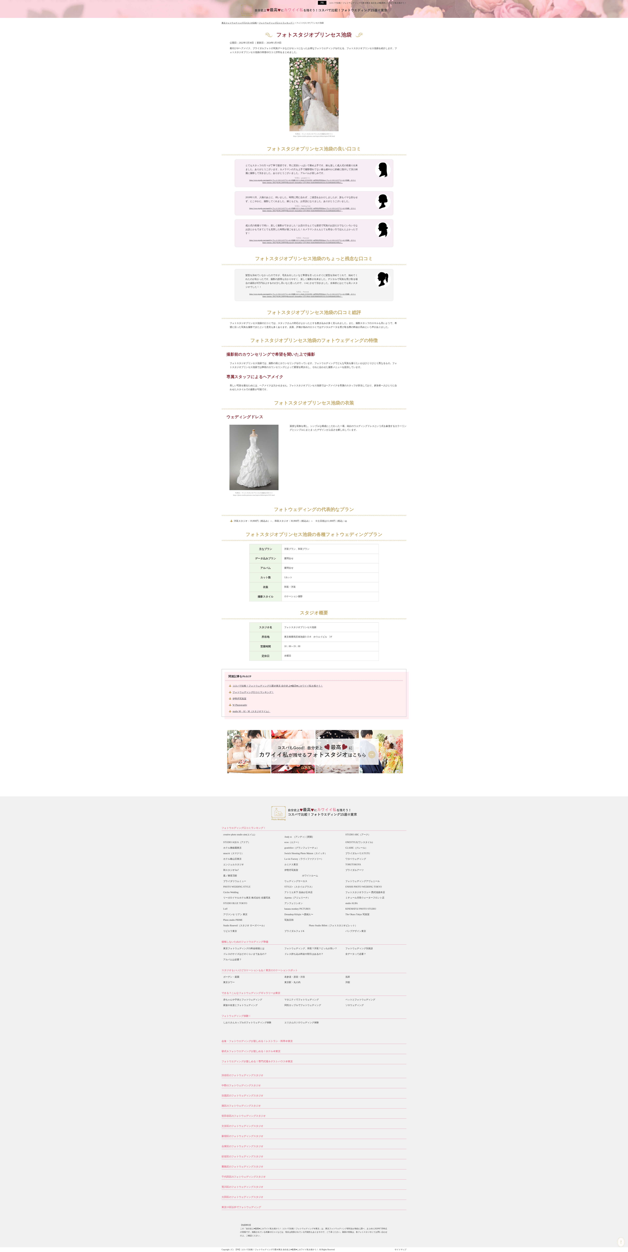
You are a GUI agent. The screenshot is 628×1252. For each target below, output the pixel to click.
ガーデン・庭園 (231, 977)
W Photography (240, 705)
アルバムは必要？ (232, 959)
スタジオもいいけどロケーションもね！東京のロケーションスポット (260, 970)
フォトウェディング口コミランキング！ (253, 692)
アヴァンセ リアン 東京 (235, 914)
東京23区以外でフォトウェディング (241, 1207)
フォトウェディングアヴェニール (362, 881)
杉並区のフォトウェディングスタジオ (242, 1156)
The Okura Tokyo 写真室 (357, 914)
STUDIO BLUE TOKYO (235, 903)
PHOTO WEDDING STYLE (237, 887)
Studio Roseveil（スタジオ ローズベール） (244, 925)
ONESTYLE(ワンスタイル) (359, 842)
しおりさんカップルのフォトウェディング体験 (247, 1022)
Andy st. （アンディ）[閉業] (298, 837)
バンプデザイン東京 (355, 931)
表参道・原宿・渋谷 (294, 977)
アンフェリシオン (293, 903)
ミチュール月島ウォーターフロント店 (364, 898)
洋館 (347, 982)
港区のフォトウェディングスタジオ (241, 1105)
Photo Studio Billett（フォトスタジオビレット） (333, 925)
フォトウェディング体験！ (236, 1016)
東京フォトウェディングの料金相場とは (243, 948)
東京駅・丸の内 (292, 982)
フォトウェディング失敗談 (359, 948)
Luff (225, 909)
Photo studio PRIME (233, 920)
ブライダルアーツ (354, 870)
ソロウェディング (354, 1005)
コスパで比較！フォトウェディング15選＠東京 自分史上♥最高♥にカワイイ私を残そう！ (367, 3)
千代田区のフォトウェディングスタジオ (244, 1176)
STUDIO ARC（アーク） (357, 834)
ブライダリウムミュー (234, 881)
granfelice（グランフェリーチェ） (301, 848)
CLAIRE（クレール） (356, 848)
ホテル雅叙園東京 (232, 848)
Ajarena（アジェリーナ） (297, 898)
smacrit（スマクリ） (233, 853)
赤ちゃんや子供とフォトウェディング (242, 999)
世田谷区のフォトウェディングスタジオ (244, 1116)
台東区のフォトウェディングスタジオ (242, 1146)
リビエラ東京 (230, 931)
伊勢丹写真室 (239, 698)
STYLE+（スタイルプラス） (299, 887)
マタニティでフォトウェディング (301, 999)
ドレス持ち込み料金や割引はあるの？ (303, 954)
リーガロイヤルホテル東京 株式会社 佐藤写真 (246, 898)
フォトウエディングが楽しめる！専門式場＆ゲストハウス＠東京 (257, 1061)
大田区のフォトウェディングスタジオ (242, 1197)
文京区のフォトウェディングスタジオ (242, 1126)
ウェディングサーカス (295, 881)
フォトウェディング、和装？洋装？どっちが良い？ (310, 948)
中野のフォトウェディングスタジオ (241, 1085)
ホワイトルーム (310, 875)
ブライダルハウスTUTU (357, 853)
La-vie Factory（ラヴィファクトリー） (303, 859)
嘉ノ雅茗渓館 (230, 875)
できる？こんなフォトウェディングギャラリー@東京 (251, 993)
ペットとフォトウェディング (360, 999)
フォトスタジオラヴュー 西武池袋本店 (365, 892)
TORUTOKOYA (353, 864)
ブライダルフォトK (294, 931)
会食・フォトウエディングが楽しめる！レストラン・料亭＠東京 (257, 1041)
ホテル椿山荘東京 (232, 859)
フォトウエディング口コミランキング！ (244, 828)
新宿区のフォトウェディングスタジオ (242, 1136)
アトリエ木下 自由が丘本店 (298, 892)
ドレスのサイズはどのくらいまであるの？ (245, 954)
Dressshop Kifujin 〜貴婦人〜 (298, 914)
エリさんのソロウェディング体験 (301, 1022)
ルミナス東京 (291, 864)
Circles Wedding (230, 892)
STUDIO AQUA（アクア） (236, 842)
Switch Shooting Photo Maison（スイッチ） (305, 853)
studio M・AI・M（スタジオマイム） (251, 711)
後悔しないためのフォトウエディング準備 (245, 942)
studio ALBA (351, 903)
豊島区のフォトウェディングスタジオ (242, 1166)
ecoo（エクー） (292, 842)
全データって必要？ (355, 954)
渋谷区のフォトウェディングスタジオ (242, 1075)
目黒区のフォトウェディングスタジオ (242, 1095)
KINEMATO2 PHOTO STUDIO (360, 909)
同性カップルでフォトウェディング (302, 1005)
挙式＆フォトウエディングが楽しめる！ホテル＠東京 (251, 1051)
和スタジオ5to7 (231, 870)
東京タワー (229, 982)
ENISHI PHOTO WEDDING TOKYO (363, 887)
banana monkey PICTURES (297, 909)
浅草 (347, 977)
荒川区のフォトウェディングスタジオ (242, 1187)
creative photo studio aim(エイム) (239, 834)
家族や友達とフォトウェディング (240, 1005)
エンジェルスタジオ (233, 864)
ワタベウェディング (355, 859)
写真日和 (289, 920)
